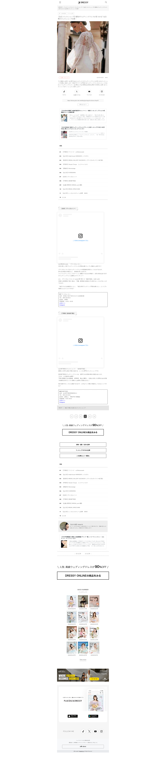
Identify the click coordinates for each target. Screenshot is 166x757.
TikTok (64, 95)
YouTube (89, 95)
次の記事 (88, 553)
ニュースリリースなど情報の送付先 (83, 740)
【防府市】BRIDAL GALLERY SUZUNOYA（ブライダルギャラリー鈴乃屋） (83, 160)
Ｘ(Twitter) (76, 95)
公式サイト (62, 303)
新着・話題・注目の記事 (83, 444)
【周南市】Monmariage (68, 168)
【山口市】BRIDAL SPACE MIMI (71, 189)
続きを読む (80, 136)
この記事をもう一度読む (83, 455)
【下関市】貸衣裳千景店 (69, 181)
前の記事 (77, 553)
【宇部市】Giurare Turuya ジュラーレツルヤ (75, 164)
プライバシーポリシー (82, 742)
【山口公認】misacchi (76, 524)
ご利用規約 (75, 742)
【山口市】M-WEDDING (69, 172)
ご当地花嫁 (63, 13)
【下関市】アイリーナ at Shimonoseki (73, 152)
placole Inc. (81, 751)
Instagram (102, 95)
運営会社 (70, 742)
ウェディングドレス (69, 7)
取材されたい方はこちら (92, 742)
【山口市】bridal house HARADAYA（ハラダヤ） (75, 156)
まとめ (64, 197)
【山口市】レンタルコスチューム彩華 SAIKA (74, 193)
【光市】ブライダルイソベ (69, 176)
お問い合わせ (83, 746)
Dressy (83, 2)
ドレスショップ (78, 7)
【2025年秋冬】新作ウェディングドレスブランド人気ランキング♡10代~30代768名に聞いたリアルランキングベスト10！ (83, 128)
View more (83, 659)
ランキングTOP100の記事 (83, 450)
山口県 (71, 13)
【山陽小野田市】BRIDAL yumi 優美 (72, 185)
